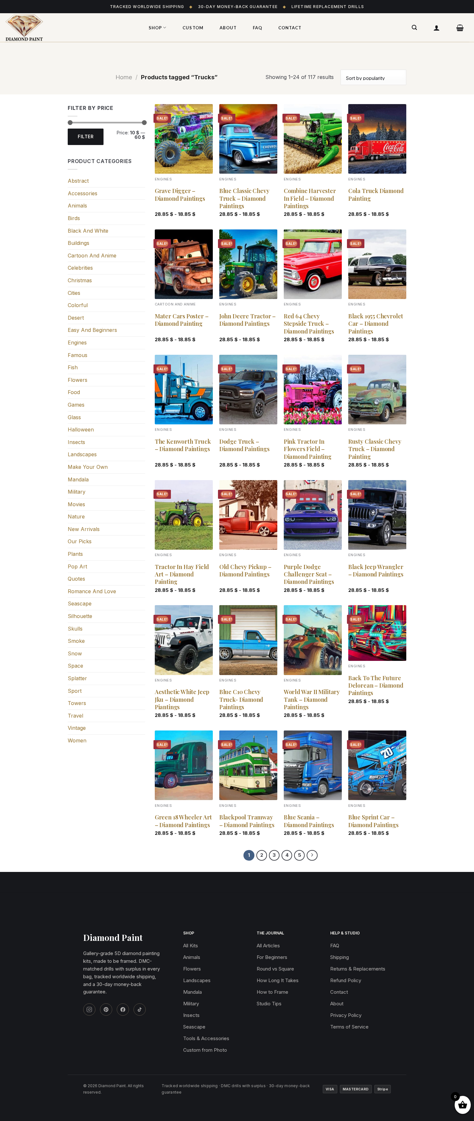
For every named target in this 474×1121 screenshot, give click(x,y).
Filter (86, 136)
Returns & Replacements (357, 969)
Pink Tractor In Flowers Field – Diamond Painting (307, 449)
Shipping (339, 957)
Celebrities (80, 268)
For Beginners (272, 957)
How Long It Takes (278, 980)
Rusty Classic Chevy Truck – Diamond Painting (374, 449)
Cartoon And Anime (92, 255)
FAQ (257, 27)
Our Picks (80, 541)
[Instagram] (89, 1009)
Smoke (76, 641)
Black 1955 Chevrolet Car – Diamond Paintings (375, 324)
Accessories (82, 193)
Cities (74, 293)
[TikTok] (139, 1009)
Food (74, 392)
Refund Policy (345, 980)
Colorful (78, 305)
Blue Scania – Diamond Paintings (309, 821)
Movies (76, 504)
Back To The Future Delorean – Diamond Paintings (375, 685)
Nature (76, 516)
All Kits (190, 945)
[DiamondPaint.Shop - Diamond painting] (69, 27)
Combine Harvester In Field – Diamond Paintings (310, 198)
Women (77, 740)
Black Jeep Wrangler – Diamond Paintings (375, 570)
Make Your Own (88, 467)
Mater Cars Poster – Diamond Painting (182, 320)
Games (76, 404)
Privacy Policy (345, 1015)
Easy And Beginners (92, 330)
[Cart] (460, 27)
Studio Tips (269, 1003)
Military (76, 491)
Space (75, 665)
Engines (77, 342)
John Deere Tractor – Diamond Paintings (247, 320)
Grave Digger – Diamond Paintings (180, 194)
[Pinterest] (106, 1009)
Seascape (80, 603)
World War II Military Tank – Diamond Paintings (312, 699)
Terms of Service (349, 1027)
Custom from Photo (205, 1050)
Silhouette (80, 616)
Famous (77, 355)
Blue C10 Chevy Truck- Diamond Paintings (241, 699)
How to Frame (272, 992)
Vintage (77, 728)
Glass (74, 417)
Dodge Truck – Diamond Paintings (244, 445)
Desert (76, 317)
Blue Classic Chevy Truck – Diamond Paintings (244, 198)
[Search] (414, 27)
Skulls (75, 628)
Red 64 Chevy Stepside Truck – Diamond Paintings (309, 324)
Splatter (77, 678)
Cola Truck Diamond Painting (376, 194)
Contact (289, 27)
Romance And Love (92, 591)
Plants (75, 554)
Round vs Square (275, 969)
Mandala (78, 479)
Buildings (78, 243)
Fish (73, 367)
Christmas (80, 280)
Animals (77, 205)
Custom (193, 27)
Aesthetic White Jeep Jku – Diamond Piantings (182, 699)
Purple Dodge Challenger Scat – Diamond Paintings (309, 574)
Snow (75, 653)
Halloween (81, 429)
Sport (75, 691)
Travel (75, 715)
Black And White (88, 230)
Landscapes (82, 454)
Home (123, 77)
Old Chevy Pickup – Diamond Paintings (245, 570)
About (228, 27)
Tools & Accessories (206, 1038)
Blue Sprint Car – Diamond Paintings (373, 821)
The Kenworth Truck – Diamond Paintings (183, 445)
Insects (76, 442)
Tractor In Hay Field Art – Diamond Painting (182, 574)
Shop (155, 27)
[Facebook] (123, 1009)
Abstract (78, 181)
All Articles (268, 945)
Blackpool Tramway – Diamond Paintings (246, 821)
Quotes (76, 578)
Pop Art (77, 566)
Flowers (77, 380)
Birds (74, 218)
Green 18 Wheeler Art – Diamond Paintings (183, 821)
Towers (77, 703)
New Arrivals (84, 529)
